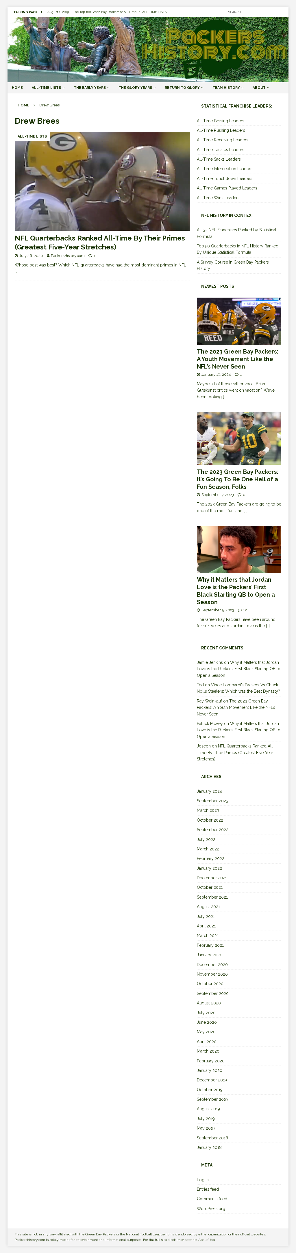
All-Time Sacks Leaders (219, 159)
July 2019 (206, 1118)
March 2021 (208, 935)
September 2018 (212, 1138)
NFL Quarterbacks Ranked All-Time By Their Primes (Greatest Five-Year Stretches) (235, 752)
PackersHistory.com (68, 255)
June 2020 (207, 1022)
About (259, 88)
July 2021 (206, 916)
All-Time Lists (46, 88)
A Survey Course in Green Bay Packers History (233, 265)
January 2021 (209, 955)
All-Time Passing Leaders (220, 121)
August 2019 (208, 1109)
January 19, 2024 (216, 374)
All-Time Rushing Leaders (221, 130)
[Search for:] (254, 12)
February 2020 (211, 1061)
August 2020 (209, 1003)
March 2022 (208, 849)
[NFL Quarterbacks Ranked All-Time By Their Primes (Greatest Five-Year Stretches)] (102, 181)
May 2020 (206, 1032)
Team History (226, 88)
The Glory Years (135, 88)
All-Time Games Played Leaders (227, 188)
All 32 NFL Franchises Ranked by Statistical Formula (236, 233)
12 (245, 610)
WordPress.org (211, 1208)
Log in (203, 1179)
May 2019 (206, 1128)
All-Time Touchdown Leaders (224, 178)
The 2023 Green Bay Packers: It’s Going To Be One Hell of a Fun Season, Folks (237, 479)
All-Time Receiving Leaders (222, 140)
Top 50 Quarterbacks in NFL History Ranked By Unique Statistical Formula (237, 249)
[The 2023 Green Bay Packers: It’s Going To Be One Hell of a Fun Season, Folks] (239, 438)
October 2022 (210, 820)
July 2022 (206, 839)
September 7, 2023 (217, 495)
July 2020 (206, 1012)
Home (17, 88)
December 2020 (212, 964)
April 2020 (207, 1041)
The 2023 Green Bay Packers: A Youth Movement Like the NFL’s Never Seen (237, 359)
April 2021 (206, 926)
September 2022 (212, 829)
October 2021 (210, 887)
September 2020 (213, 993)
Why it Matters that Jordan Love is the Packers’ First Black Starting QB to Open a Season (238, 669)
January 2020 (209, 1070)
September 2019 (212, 1099)
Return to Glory (182, 88)
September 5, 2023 (217, 610)
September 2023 (212, 801)
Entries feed (208, 1189)
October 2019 (210, 1089)
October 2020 (210, 983)
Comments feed (212, 1198)
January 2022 (209, 868)
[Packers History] (148, 79)
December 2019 (212, 1080)
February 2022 (210, 858)
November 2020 (212, 974)
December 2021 (212, 878)
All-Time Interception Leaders (224, 168)
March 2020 (208, 1051)
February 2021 (210, 945)
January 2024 (209, 791)
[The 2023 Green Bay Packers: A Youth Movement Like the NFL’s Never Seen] (239, 321)
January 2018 (209, 1147)
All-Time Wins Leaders (218, 198)
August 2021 (208, 906)
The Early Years (90, 88)
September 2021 (212, 897)
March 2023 (208, 810)
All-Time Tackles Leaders (220, 149)
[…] (16, 271)
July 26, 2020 (31, 255)
